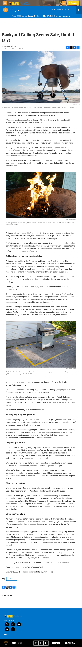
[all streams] (79, 10)
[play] (5, 10)
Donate (74, 3)
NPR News (11, 579)
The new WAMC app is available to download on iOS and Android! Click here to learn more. (41, 16)
